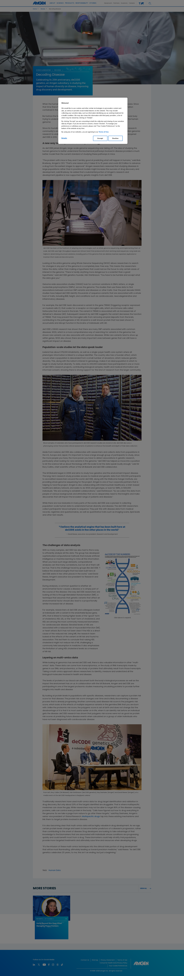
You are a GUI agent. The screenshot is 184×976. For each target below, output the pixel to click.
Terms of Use (104, 132)
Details (64, 138)
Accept (100, 138)
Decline (115, 138)
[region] (92, 121)
